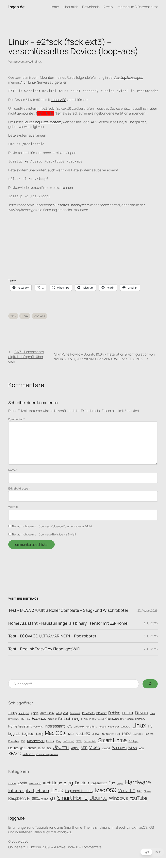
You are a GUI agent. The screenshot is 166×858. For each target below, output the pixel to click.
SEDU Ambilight (43, 798)
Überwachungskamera (47, 754)
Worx (142, 748)
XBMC (14, 753)
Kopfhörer (113, 726)
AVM (65, 713)
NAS (139, 791)
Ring (58, 741)
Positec (149, 734)
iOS (69, 726)
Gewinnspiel (98, 719)
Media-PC (83, 733)
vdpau (75, 748)
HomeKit (38, 726)
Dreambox (13, 719)
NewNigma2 (108, 734)
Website (13, 507)
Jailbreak (79, 726)
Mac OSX (105, 790)
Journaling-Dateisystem (42, 122)
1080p (12, 713)
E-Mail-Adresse (19, 488)
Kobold (102, 726)
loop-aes (39, 316)
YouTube (138, 798)
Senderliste (90, 741)
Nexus (147, 791)
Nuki (118, 734)
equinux (52, 719)
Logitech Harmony (79, 790)
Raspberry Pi (36, 741)
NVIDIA (126, 734)
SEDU (79, 741)
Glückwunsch (114, 719)
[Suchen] (150, 683)
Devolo (141, 712)
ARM (59, 713)
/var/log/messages (128, 77)
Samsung (68, 741)
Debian (114, 712)
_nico (28, 61)
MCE (71, 734)
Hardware (138, 782)
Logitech (28, 734)
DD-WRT (101, 713)
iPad (30, 790)
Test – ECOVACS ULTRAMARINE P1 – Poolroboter (52, 636)
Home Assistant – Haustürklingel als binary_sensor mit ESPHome (68, 623)
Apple (34, 713)
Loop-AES (58, 99)
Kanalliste (91, 726)
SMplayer (133, 741)
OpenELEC (138, 734)
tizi (49, 748)
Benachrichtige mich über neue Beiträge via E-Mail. (44, 534)
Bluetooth (88, 713)
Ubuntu (61, 747)
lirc (150, 726)
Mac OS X (55, 733)
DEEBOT (127, 713)
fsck (13, 316)
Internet (16, 790)
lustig (39, 734)
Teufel (41, 748)
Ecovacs (39, 718)
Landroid (125, 726)
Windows (119, 747)
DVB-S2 (25, 719)
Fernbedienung (69, 718)
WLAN (132, 747)
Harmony (140, 719)
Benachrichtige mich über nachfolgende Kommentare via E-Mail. (52, 526)
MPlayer (96, 734)
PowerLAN (13, 741)
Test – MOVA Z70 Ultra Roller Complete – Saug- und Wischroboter (68, 610)
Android (12, 783)
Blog (68, 782)
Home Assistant (20, 726)
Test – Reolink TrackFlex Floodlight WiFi (44, 649)
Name (12, 470)
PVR (23, 741)
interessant (55, 726)
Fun (112, 783)
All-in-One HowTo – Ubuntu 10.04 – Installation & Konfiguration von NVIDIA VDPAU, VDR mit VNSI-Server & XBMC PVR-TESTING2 (104, 356)
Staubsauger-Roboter (22, 748)
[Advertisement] (83, 244)
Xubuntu (29, 754)
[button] (152, 852)
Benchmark (75, 713)
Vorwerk (106, 748)
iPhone (42, 790)
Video (94, 747)
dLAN (152, 713)
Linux (38, 61)
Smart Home (112, 740)
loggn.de (16, 7)
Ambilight (23, 713)
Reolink (50, 741)
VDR (84, 747)
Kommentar (16, 419)
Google (129, 719)
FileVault (85, 719)
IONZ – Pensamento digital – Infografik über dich (26, 356)
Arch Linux (47, 713)
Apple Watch (35, 783)
